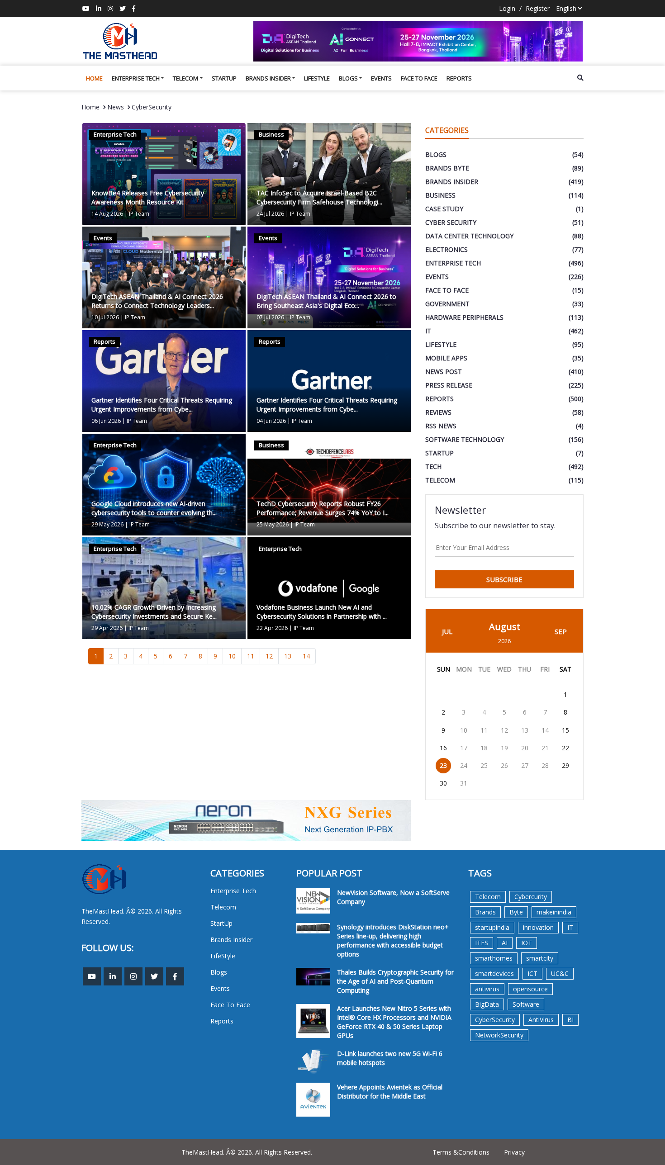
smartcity (539, 958)
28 (545, 765)
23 (443, 765)
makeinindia (554, 912)
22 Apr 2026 (272, 628)
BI (570, 1019)
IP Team (139, 214)
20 (524, 748)
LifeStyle (317, 78)
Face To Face (419, 78)
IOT (526, 942)
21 (545, 748)
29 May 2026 (107, 524)
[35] (418, 41)
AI (505, 942)
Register (538, 8)
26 (504, 765)
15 (565, 730)
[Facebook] (133, 8)
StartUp (224, 78)
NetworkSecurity (499, 1035)
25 (484, 765)
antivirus (487, 989)
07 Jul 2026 (270, 317)
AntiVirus (541, 1019)
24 (463, 765)
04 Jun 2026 (271, 421)
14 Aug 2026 (107, 214)
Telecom (185, 78)
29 (565, 765)
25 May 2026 (272, 524)
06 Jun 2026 (106, 421)
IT (570, 927)
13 (287, 656)
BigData (487, 1004)
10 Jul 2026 (105, 317)
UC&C (560, 973)
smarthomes (494, 958)
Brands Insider (268, 78)
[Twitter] (123, 8)
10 (232, 656)
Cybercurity (530, 896)
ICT (532, 973)
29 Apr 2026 (107, 628)
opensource (530, 989)
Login (507, 8)
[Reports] (164, 380)
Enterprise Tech (136, 78)
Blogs (348, 78)
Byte (516, 912)
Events (381, 78)
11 (250, 656)
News (115, 107)
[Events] (164, 276)
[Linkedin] (98, 8)
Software (526, 1004)
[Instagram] (110, 8)
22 (565, 748)
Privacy (514, 1152)
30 (443, 783)
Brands (485, 912)
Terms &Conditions (460, 1152)
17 (463, 748)
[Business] (329, 173)
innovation (538, 927)
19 (504, 748)
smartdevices (494, 973)
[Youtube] (85, 8)
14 (306, 656)
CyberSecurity (151, 107)
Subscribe (504, 579)
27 (524, 765)
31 (463, 783)
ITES (481, 942)
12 (269, 656)
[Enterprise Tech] (164, 173)
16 (443, 748)
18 (484, 748)
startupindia (492, 927)
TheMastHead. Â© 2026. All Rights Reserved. (246, 1152)
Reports (459, 78)
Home (94, 78)
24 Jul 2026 (270, 214)
